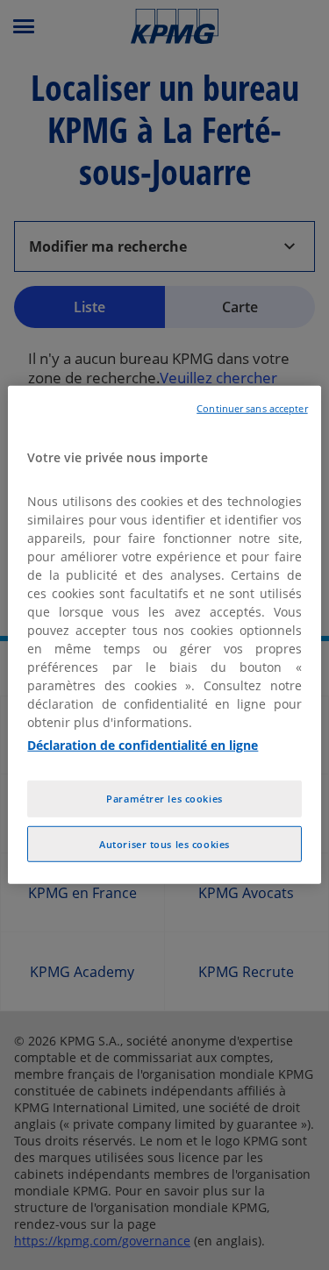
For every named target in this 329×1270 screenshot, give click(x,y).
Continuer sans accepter (252, 409)
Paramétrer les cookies (164, 797)
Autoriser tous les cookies (164, 843)
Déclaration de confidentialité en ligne (142, 744)
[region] (164, 635)
